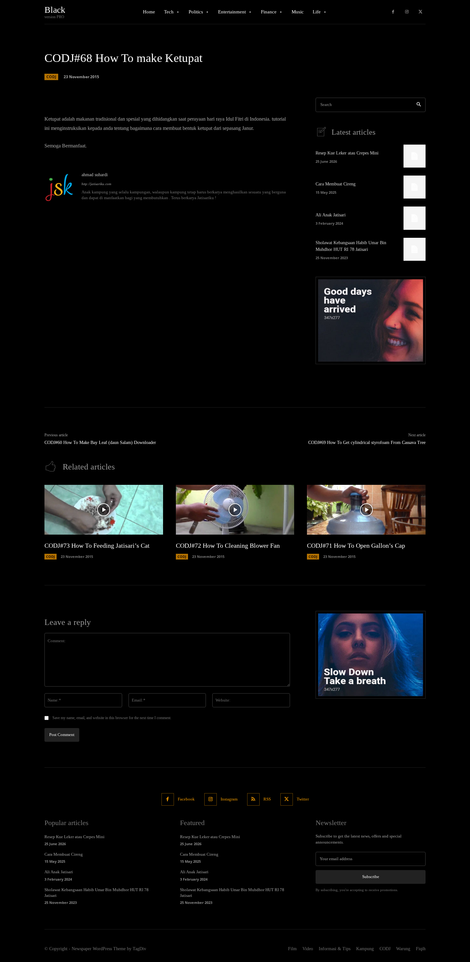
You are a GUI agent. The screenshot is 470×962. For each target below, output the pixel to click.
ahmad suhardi (95, 174)
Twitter (303, 799)
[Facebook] (393, 12)
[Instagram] (407, 12)
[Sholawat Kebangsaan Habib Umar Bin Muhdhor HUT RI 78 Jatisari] (414, 249)
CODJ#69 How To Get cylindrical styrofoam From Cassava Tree (367, 442)
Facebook (186, 799)
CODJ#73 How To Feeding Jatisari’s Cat (97, 545)
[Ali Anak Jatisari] (414, 218)
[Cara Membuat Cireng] (414, 187)
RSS (267, 799)
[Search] (419, 105)
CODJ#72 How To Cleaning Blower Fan (228, 545)
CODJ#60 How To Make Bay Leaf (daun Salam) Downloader (100, 442)
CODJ (51, 76)
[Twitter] (420, 12)
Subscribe (370, 876)
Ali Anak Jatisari (331, 215)
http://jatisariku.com (96, 184)
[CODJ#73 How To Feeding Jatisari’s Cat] (103, 510)
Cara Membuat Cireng (336, 184)
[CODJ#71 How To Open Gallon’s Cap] (366, 510)
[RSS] (253, 799)
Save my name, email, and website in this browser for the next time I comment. (111, 718)
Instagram (229, 799)
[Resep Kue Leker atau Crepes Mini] (414, 156)
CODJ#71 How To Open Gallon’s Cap (356, 545)
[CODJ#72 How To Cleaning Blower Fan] (235, 510)
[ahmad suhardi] (59, 186)
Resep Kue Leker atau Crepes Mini (347, 153)
